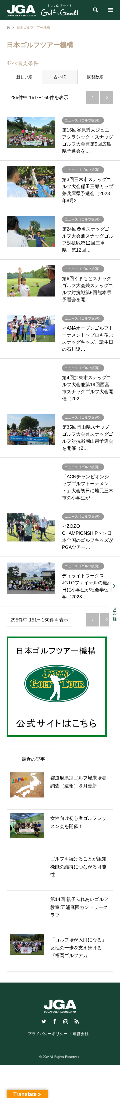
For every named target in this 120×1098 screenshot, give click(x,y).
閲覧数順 (95, 77)
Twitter (43, 1021)
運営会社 (81, 1033)
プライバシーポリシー (48, 1033)
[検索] (95, 10)
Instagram (65, 1021)
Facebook (54, 1021)
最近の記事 (33, 759)
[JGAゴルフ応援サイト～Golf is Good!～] (42, 10)
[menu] (110, 10)
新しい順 (24, 77)
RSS (76, 1021)
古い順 (60, 77)
